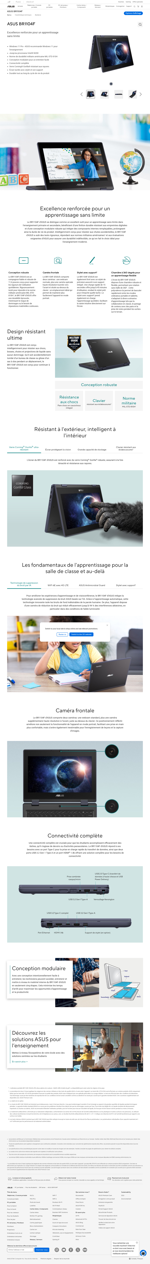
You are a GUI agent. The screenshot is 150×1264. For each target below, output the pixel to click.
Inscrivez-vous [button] (42, 1250)
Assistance (38, 15)
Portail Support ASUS (105, 1209)
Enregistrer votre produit (106, 1199)
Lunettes (32, 1206)
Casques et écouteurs (59, 1226)
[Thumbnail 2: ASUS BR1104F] (104, 94)
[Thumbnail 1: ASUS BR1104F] (90, 94)
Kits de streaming (58, 1229)
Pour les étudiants (13, 1216)
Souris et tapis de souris (60, 1223)
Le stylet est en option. (17, 1101)
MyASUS (101, 1206)
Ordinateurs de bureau (14, 1236)
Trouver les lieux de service (107, 1219)
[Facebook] (71, 1250)
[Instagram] (57, 1250)
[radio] (111, 83)
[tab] (24, 449)
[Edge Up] (85, 1250)
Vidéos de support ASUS (106, 1228)
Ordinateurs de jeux (13, 1240)
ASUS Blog (79, 1222)
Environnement (126, 1199)
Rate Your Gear (81, 1229)
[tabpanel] (75, 502)
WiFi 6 (54, 1199)
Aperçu (9, 15)
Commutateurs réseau (59, 1209)
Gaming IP (55, 1240)
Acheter (20, 6)
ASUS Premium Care (105, 1195)
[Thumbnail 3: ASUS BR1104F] (118, 94)
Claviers (55, 1219)
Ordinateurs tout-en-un (14, 1233)
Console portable (12, 1199)
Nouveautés (79, 1195)
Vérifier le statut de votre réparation (106, 1223)
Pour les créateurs (13, 1213)
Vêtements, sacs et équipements (62, 1233)
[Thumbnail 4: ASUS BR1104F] (132, 94)
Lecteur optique (35, 1233)
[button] (121, 2)
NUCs (32, 1195)
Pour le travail (11, 1209)
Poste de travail (35, 1202)
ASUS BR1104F (15, 11)
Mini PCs (33, 1199)
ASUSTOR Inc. (80, 1206)
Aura (77, 1239)
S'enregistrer (120, 6)
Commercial (80, 1226)
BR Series (42, 1187)
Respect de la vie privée (61, 1259)
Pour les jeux (11, 1219)
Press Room (79, 1202)
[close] (107, 625)
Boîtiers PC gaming (36, 1216)
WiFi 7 (54, 1195)
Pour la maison (12, 1206)
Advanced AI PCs (81, 1219)
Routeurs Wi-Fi (57, 1202)
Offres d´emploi (81, 1199)
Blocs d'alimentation (36, 1226)
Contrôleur (56, 1236)
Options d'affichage (133, 13)
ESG (122, 1195)
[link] (11, 6)
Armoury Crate (80, 1236)
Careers (78, 1209)
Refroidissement (35, 1219)
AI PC (77, 1216)
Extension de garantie (105, 1202)
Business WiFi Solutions (60, 1212)
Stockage (33, 1236)
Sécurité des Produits (105, 1212)
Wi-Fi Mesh (56, 1206)
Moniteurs (10, 1226)
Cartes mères (34, 1212)
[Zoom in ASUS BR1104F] (111, 54)
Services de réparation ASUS (107, 1216)
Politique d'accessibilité (83, 1233)
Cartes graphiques (36, 1223)
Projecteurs (11, 1230)
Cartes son (33, 1229)
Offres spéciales (138, 2)
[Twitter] (78, 1250)
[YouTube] (64, 1250)
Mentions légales (46, 1259)
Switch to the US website (81, 634)
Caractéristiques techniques (23, 15)
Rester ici (62, 634)
